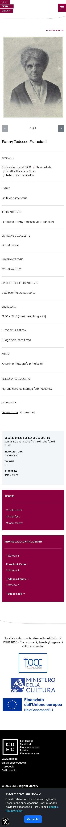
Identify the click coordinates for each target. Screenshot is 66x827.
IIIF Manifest (13, 516)
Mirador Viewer (14, 523)
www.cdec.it (9, 758)
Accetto (33, 819)
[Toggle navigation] (62, 8)
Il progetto (8, 766)
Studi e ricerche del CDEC (16, 167)
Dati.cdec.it (9, 770)
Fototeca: (12, 555)
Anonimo (8, 363)
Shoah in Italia (44, 167)
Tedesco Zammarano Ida (20, 175)
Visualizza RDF (14, 510)
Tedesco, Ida (10, 412)
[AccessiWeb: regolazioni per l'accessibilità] (5, 821)
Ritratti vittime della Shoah (21, 171)
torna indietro (56, 30)
